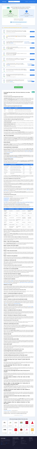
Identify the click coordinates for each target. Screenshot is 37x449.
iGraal (4, 190)
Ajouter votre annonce (18, 87)
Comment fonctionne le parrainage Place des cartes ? (18, 22)
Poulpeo (7, 190)
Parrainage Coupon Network (7, 410)
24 (4, 71)
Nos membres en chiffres (24, 443)
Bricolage (14, 443)
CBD (13, 445)
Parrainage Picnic (6, 200)
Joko (16, 202)
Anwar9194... (4, 65)
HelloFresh (11, 157)
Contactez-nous (21, 415)
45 (4, 38)
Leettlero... (4, 54)
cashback (27, 189)
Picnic (6, 303)
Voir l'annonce (32, 31)
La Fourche (14, 157)
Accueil (3, 4)
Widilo (22, 202)
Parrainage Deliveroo (6, 199)
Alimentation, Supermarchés (8, 4)
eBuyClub (19, 202)
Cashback (14, 444)
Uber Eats (8, 152)
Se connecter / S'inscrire (32, 1)
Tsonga (4, 37)
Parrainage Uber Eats (6, 198)
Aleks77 (4, 81)
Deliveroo (11, 152)
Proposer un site (31, 439)
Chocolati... (4, 43)
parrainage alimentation (17, 303)
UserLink (4, 31)
